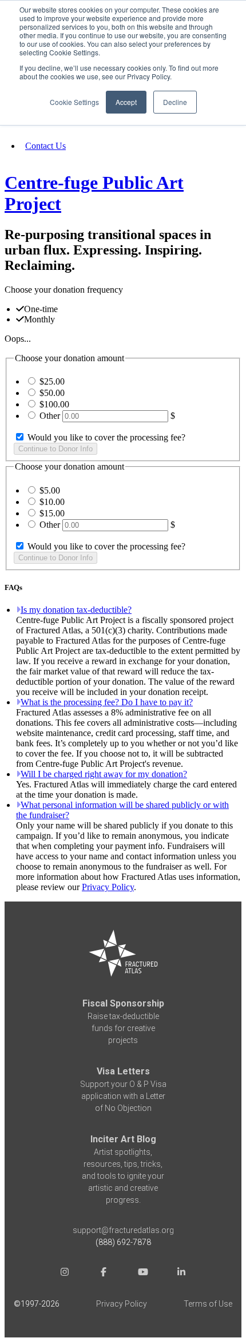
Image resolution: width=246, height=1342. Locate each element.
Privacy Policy (108, 887)
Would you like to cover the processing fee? (105, 437)
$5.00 (49, 490)
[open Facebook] (103, 1273)
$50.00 (52, 393)
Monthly (39, 319)
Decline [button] (175, 102)
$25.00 (52, 381)
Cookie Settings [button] (74, 102)
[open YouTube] (142, 1273)
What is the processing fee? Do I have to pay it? (107, 702)
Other (49, 416)
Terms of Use (208, 1303)
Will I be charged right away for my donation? (104, 774)
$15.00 (52, 513)
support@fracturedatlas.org (123, 1230)
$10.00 (52, 502)
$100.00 (54, 404)
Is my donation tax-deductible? (76, 610)
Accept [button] (126, 102)
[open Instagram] (64, 1273)
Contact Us (45, 146)
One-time (41, 309)
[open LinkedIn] (181, 1273)
